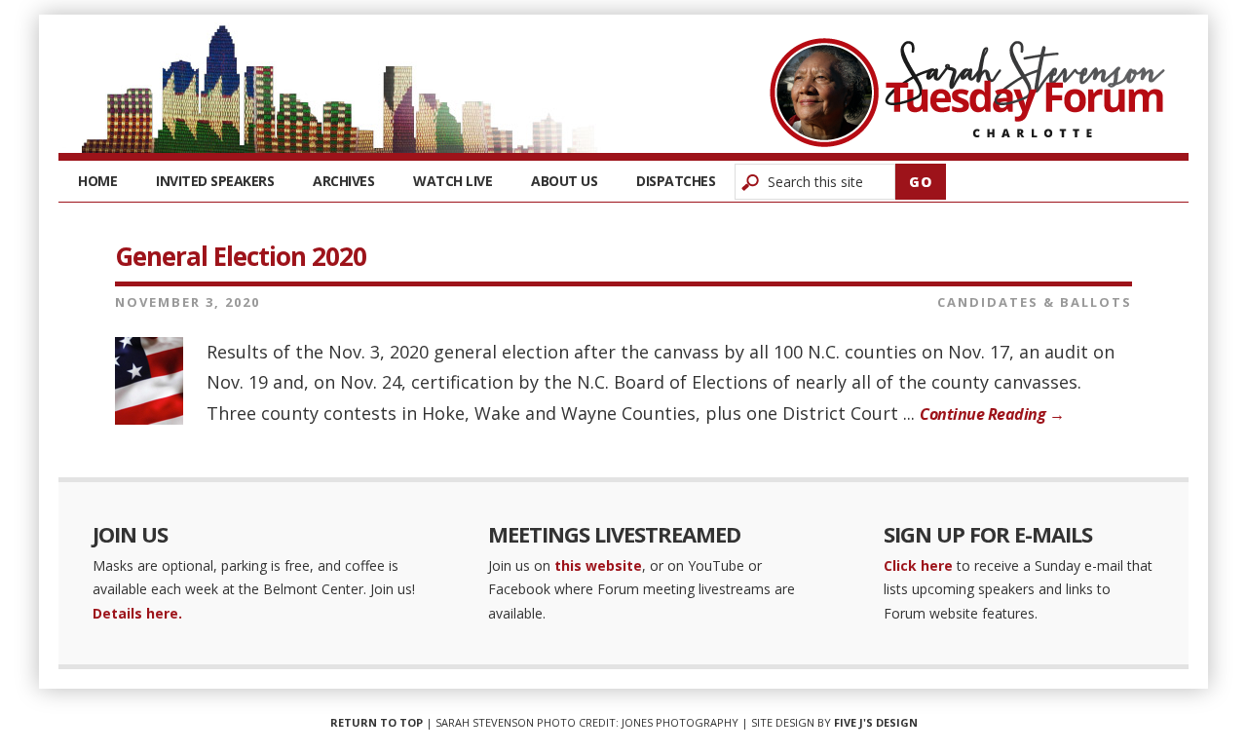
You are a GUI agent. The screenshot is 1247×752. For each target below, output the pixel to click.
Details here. (137, 613)
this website (598, 565)
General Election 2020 (240, 256)
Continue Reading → (992, 414)
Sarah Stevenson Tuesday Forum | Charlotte (967, 92)
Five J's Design (876, 722)
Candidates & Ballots (1034, 302)
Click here (918, 565)
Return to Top (376, 722)
